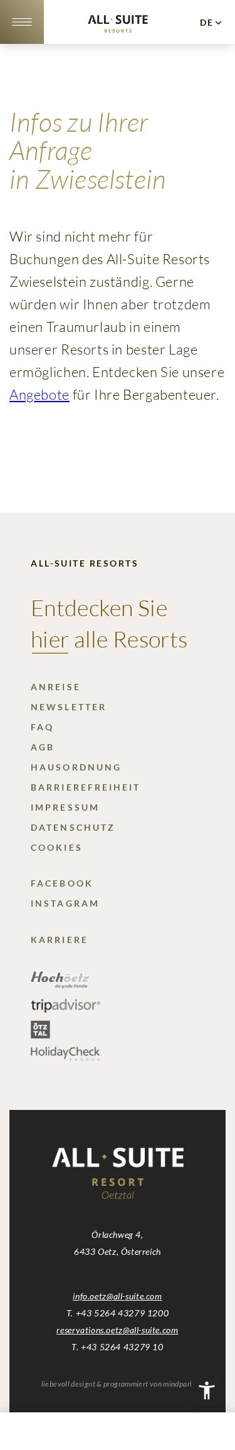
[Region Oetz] (60, 985)
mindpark (178, 1384)
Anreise (56, 686)
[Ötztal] (40, 1035)
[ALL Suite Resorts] (117, 28)
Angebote (39, 394)
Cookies (57, 847)
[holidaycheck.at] (65, 1057)
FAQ (42, 727)
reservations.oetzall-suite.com (117, 1330)
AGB (43, 747)
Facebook (62, 883)
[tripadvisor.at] (65, 1009)
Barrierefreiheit (85, 787)
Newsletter (69, 706)
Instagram (65, 903)
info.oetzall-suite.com (117, 1296)
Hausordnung (76, 767)
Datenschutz (73, 827)
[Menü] (21, 22)
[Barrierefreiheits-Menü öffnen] (206, 1390)
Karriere (59, 939)
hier (50, 639)
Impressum (65, 807)
